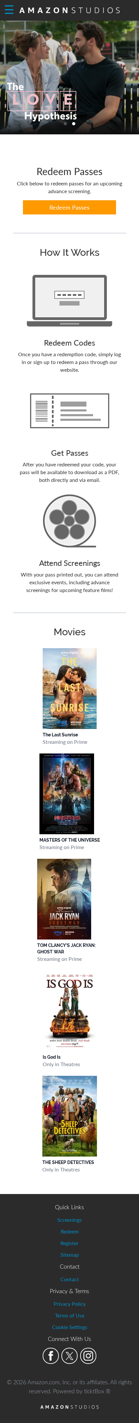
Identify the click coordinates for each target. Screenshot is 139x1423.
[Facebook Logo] (51, 1356)
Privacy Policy (70, 1304)
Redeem (70, 1231)
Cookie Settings (69, 1327)
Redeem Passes (69, 207)
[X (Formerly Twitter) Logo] (69, 1356)
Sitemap (69, 1255)
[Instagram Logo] (88, 1356)
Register (69, 1243)
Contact (69, 1279)
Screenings (69, 1220)
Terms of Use (69, 1315)
